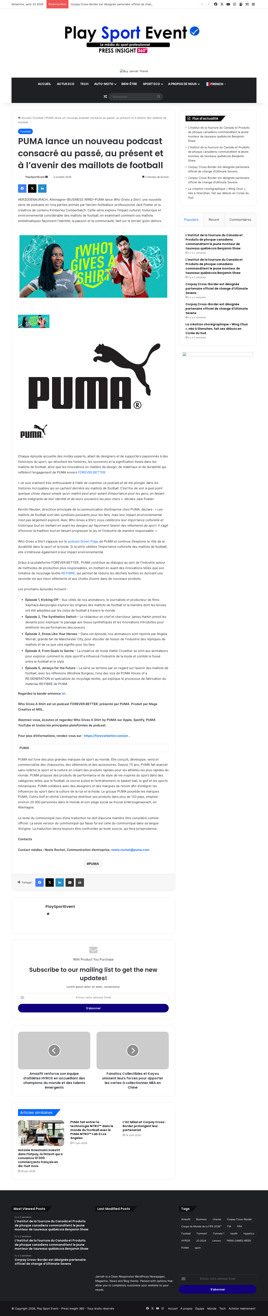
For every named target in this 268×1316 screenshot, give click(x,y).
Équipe (199, 1308)
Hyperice (249, 1233)
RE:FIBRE (68, 573)
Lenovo (216, 1240)
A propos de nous (182, 84)
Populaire (191, 220)
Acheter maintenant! (242, 1308)
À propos (186, 1308)
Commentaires (240, 220)
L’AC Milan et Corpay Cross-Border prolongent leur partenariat (144, 1126)
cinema (217, 1219)
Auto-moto (103, 84)
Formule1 (202, 1233)
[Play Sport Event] (134, 38)
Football (38, 117)
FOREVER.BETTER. (92, 472)
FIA (229, 1226)
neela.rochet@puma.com (130, 850)
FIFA (239, 1226)
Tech (84, 84)
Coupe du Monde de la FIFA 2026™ (201, 1226)
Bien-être (129, 84)
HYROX (185, 1240)
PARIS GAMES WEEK (239, 1240)
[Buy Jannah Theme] (134, 71)
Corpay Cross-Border (239, 1219)
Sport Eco (151, 84)
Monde (211, 1308)
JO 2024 (201, 1240)
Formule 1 (218, 1233)
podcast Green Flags (83, 541)
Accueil (44, 84)
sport (198, 1247)
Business (201, 1219)
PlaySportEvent (35, 176)
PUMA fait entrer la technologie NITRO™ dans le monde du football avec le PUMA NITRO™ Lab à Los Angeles (91, 1130)
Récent (214, 220)
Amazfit (185, 1219)
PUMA (94, 864)
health (234, 1233)
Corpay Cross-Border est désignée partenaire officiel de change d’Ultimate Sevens (125, 4)
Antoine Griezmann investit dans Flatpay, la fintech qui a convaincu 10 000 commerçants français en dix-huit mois (40, 1158)
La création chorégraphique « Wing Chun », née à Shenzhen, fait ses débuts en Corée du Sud (218, 193)
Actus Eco (65, 84)
